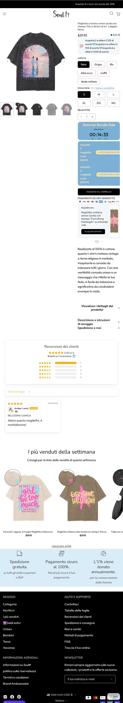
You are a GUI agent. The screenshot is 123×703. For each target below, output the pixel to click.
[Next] (119, 498)
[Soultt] (61, 14)
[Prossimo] (64, 61)
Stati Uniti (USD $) (62, 694)
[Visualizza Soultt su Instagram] (5, 697)
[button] (111, 14)
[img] (115, 35)
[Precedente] (7, 61)
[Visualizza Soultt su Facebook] (12, 697)
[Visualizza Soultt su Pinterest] (19, 697)
